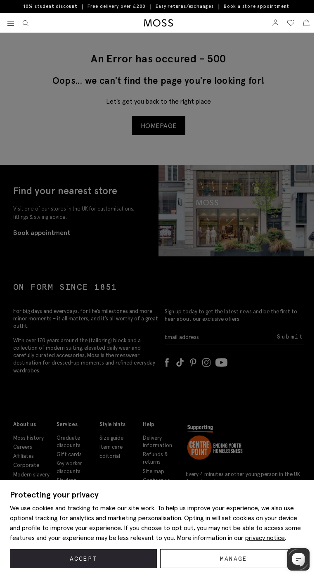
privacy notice (265, 537)
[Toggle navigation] (10, 23)
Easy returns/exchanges (185, 6)
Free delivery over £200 (117, 6)
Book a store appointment (256, 6)
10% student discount (51, 6)
